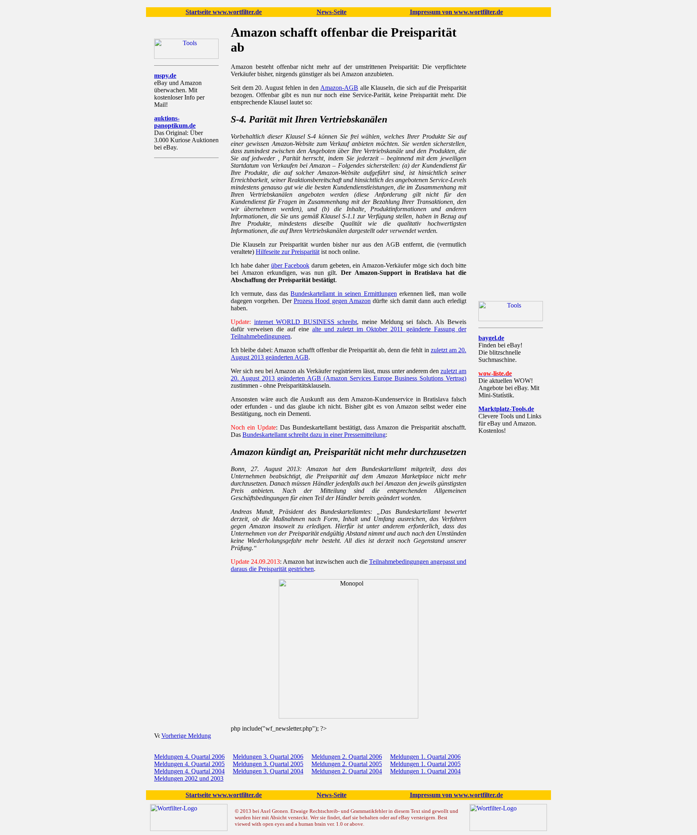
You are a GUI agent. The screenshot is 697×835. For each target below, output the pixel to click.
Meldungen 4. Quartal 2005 (189, 763)
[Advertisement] (186, 285)
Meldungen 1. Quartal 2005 (425, 763)
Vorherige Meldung (186, 735)
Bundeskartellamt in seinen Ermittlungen (343, 293)
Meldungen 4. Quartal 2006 (189, 756)
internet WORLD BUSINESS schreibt (305, 321)
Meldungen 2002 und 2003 (188, 778)
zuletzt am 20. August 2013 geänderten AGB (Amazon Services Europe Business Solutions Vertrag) (348, 375)
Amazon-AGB (339, 87)
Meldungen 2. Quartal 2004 (346, 771)
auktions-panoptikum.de (175, 122)
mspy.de (165, 75)
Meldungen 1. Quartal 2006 (425, 756)
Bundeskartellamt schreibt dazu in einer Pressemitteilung (314, 434)
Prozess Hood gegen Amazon (332, 300)
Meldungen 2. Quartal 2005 (346, 763)
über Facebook (290, 265)
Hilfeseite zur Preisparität (287, 251)
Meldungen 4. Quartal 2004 (189, 771)
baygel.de (491, 337)
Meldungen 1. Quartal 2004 (425, 771)
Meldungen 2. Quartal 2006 (346, 756)
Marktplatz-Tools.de (506, 408)
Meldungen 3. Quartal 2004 (268, 771)
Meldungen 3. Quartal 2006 (268, 756)
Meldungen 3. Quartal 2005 (268, 763)
